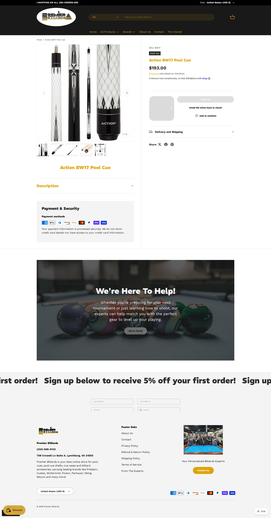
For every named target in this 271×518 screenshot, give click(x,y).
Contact (159, 31)
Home (93, 31)
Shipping (153, 73)
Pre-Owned (175, 31)
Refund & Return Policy (135, 452)
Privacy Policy (129, 445)
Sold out (205, 99)
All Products (107, 31)
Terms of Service (131, 464)
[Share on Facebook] (166, 144)
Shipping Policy (130, 458)
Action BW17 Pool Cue (55, 40)
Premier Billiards (51, 506)
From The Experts (132, 470)
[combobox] (151, 17)
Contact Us (203, 470)
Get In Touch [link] (135, 331)
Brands (127, 31)
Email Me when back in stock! (205, 107)
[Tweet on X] (160, 144)
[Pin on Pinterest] (172, 144)
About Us (145, 31)
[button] (232, 17)
